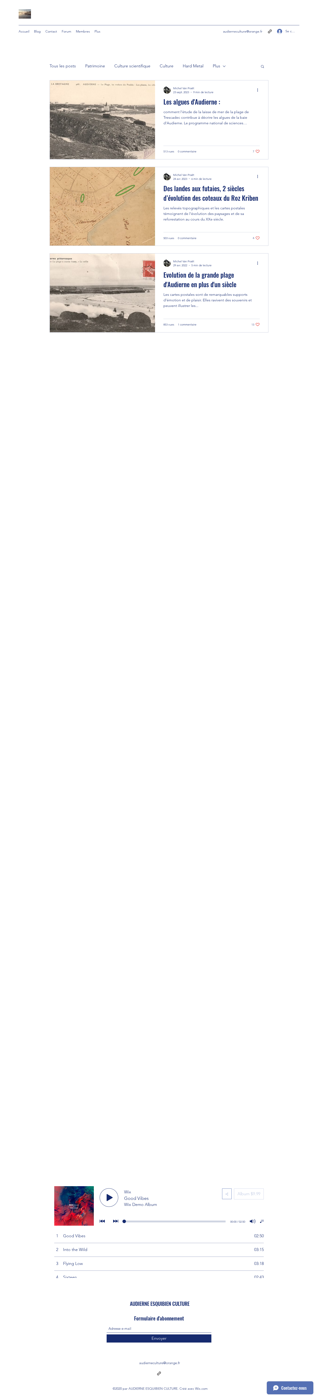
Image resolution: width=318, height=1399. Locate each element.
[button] (262, 66)
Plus (216, 66)
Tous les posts (63, 66)
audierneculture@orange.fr (242, 31)
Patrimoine (95, 66)
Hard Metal (193, 66)
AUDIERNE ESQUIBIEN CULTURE (159, 1303)
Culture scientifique (132, 66)
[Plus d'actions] (259, 90)
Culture (166, 66)
